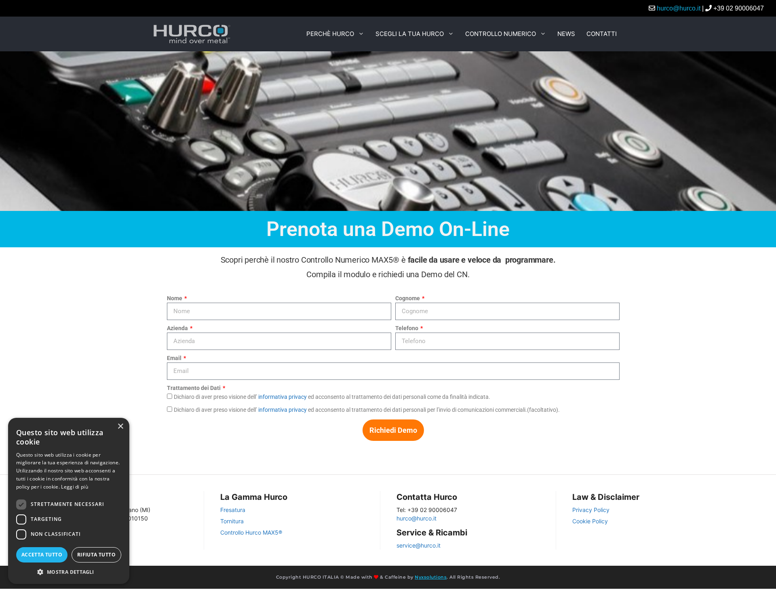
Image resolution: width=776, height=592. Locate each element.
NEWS (566, 34)
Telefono (407, 328)
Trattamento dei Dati (194, 388)
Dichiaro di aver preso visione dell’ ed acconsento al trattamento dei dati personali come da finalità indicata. (332, 397)
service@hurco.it (418, 545)
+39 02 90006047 (738, 8)
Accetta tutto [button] (41, 554)
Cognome (408, 298)
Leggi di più (74, 486)
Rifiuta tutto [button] (96, 554)
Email (175, 358)
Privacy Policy (590, 509)
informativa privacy (282, 397)
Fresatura (232, 509)
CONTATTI (601, 34)
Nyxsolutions (431, 577)
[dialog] (68, 501)
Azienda (178, 328)
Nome (175, 298)
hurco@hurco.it (678, 8)
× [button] (120, 426)
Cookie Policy (590, 521)
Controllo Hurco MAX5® (251, 532)
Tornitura (232, 521)
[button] (68, 572)
